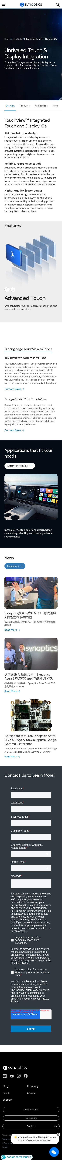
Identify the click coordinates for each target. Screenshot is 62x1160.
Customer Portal (31, 1109)
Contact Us (31, 1117)
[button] (17, 1157)
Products (17, 38)
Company (32, 1086)
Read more (13, 566)
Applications (41, 105)
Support (7, 1099)
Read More (10, 629)
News (55, 105)
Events (6, 1092)
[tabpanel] (31, 394)
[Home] (31, 5)
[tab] (28, 349)
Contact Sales (12, 389)
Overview (10, 105)
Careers (31, 1092)
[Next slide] (12, 289)
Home (7, 38)
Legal (4, 1147)
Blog (5, 1086)
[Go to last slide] (6, 289)
